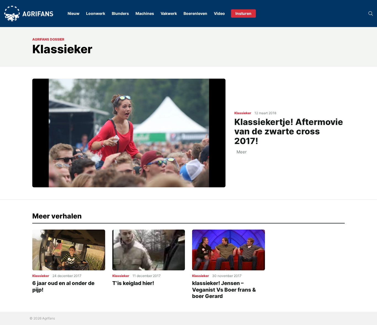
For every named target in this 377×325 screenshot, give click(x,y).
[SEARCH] (370, 13)
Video (219, 13)
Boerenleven (195, 13)
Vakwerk (169, 13)
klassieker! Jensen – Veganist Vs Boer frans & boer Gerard (224, 290)
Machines (145, 13)
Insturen (243, 13)
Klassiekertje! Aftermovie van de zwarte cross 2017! (288, 131)
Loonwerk (95, 13)
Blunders (120, 13)
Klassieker (242, 113)
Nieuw (73, 13)
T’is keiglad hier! (133, 283)
